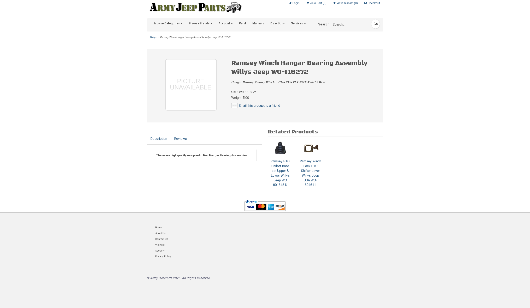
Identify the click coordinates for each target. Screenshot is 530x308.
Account (225, 23)
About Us (160, 233)
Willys (153, 37)
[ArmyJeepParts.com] (194, 6)
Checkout (374, 3)
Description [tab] (158, 139)
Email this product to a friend (259, 106)
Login (296, 3)
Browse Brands (199, 23)
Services (297, 23)
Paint (242, 23)
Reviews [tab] (180, 139)
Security (160, 250)
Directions (277, 23)
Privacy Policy (163, 256)
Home (158, 227)
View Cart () (318, 3)
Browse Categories (167, 23)
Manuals (258, 23)
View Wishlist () (347, 3)
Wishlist (160, 244)
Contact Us (161, 239)
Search (323, 24)
